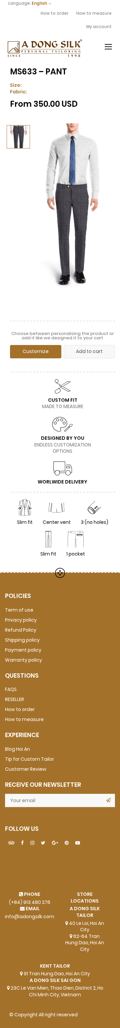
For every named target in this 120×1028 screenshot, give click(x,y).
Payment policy (23, 650)
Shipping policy (22, 640)
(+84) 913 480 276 (29, 902)
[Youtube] (77, 843)
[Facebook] (22, 843)
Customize (36, 351)
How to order (55, 13)
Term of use (19, 610)
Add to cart (89, 351)
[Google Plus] (55, 843)
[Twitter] (43, 843)
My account (99, 26)
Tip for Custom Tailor (29, 759)
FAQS (11, 689)
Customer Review (25, 769)
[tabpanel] (71, 217)
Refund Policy (20, 630)
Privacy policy (21, 620)
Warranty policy (23, 660)
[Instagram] (32, 843)
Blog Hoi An (17, 749)
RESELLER (14, 699)
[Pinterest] (66, 843)
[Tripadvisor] (11, 843)
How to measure (94, 13)
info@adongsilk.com (29, 917)
